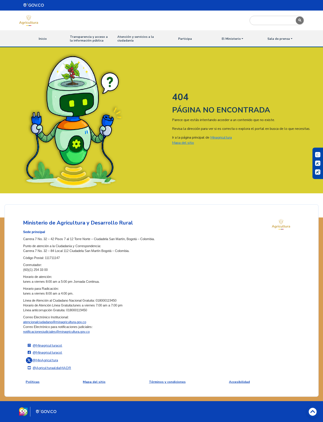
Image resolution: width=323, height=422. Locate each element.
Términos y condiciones (167, 382)
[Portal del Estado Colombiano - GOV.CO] (34, 5)
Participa (185, 39)
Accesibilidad (239, 382)
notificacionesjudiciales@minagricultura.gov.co (56, 331)
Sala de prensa (278, 39)
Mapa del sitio (183, 142)
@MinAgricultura (45, 360)
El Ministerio (231, 39)
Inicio (43, 39)
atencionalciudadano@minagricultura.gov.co (54, 322)
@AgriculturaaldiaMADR (52, 368)
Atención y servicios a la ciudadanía (135, 39)
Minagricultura (221, 137)
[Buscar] (300, 20)
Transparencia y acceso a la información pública (89, 39)
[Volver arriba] (313, 412)
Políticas (33, 382)
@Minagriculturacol (47, 345)
